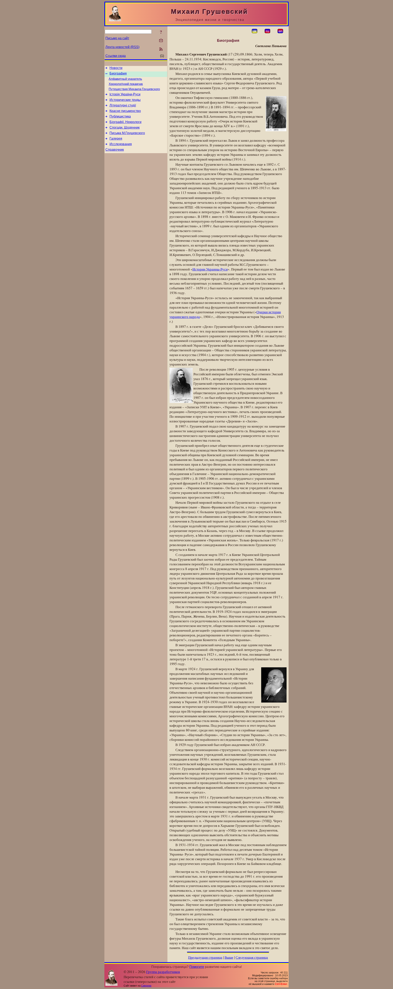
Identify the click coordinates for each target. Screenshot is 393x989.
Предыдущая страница (205, 957)
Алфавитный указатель (125, 78)
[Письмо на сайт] (161, 40)
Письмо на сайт (117, 38)
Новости (116, 68)
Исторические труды (125, 100)
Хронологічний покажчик (126, 84)
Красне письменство (125, 111)
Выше (229, 957)
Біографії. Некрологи (125, 122)
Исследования (121, 144)
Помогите (196, 967)
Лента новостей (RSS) (122, 47)
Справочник (114, 149)
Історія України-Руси (125, 94)
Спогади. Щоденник (125, 127)
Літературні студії (123, 105)
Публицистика (120, 116)
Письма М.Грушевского (127, 133)
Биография (118, 73)
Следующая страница (252, 957)
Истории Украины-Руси (210, 269)
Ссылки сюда (115, 56)
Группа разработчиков (163, 971)
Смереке (146, 985)
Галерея (116, 138)
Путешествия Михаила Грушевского (134, 89)
